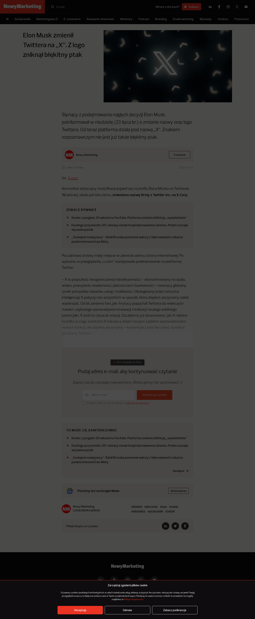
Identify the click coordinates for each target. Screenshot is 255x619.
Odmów (127, 610)
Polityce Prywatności (133, 599)
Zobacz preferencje (174, 610)
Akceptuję (80, 610)
